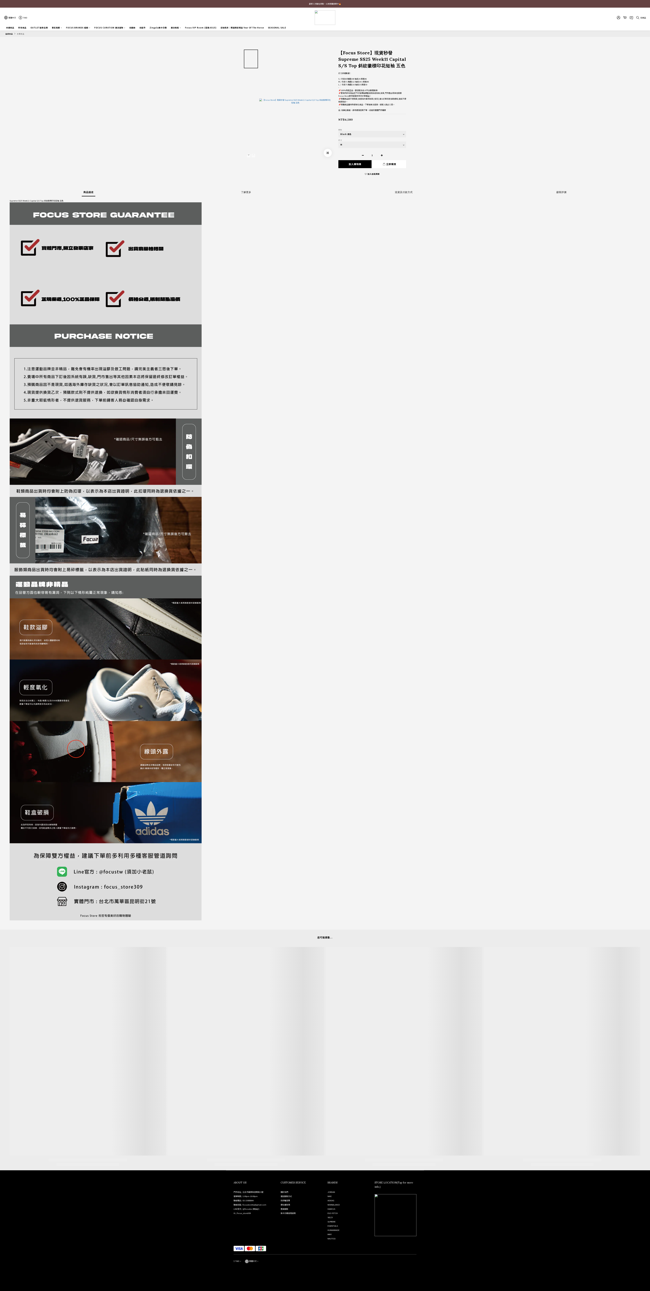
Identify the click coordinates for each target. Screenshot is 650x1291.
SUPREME (331, 1221)
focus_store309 (244, 1213)
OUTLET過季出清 (39, 27)
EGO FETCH (333, 1213)
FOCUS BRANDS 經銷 (77, 27)
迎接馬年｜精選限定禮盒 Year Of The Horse (242, 27)
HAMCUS (331, 1209)
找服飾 (132, 27)
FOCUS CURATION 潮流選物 (108, 27)
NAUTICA (331, 1238)
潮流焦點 (175, 27)
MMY (330, 1234)
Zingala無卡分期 (158, 27)
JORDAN (331, 1192)
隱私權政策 (285, 1204)
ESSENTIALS (333, 1225)
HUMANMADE (333, 1230)
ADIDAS (331, 1200)
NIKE (330, 1196)
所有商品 (22, 27)
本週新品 (10, 27)
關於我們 (284, 1192)
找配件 (142, 27)
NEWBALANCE (334, 1204)
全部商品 (9, 34)
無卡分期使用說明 (288, 1213)
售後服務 (284, 1209)
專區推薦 (56, 27)
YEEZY (330, 1217)
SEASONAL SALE (277, 27)
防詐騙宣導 (285, 1200)
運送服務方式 (286, 1196)
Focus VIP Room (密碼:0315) (200, 27)
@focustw (247, 1209)
